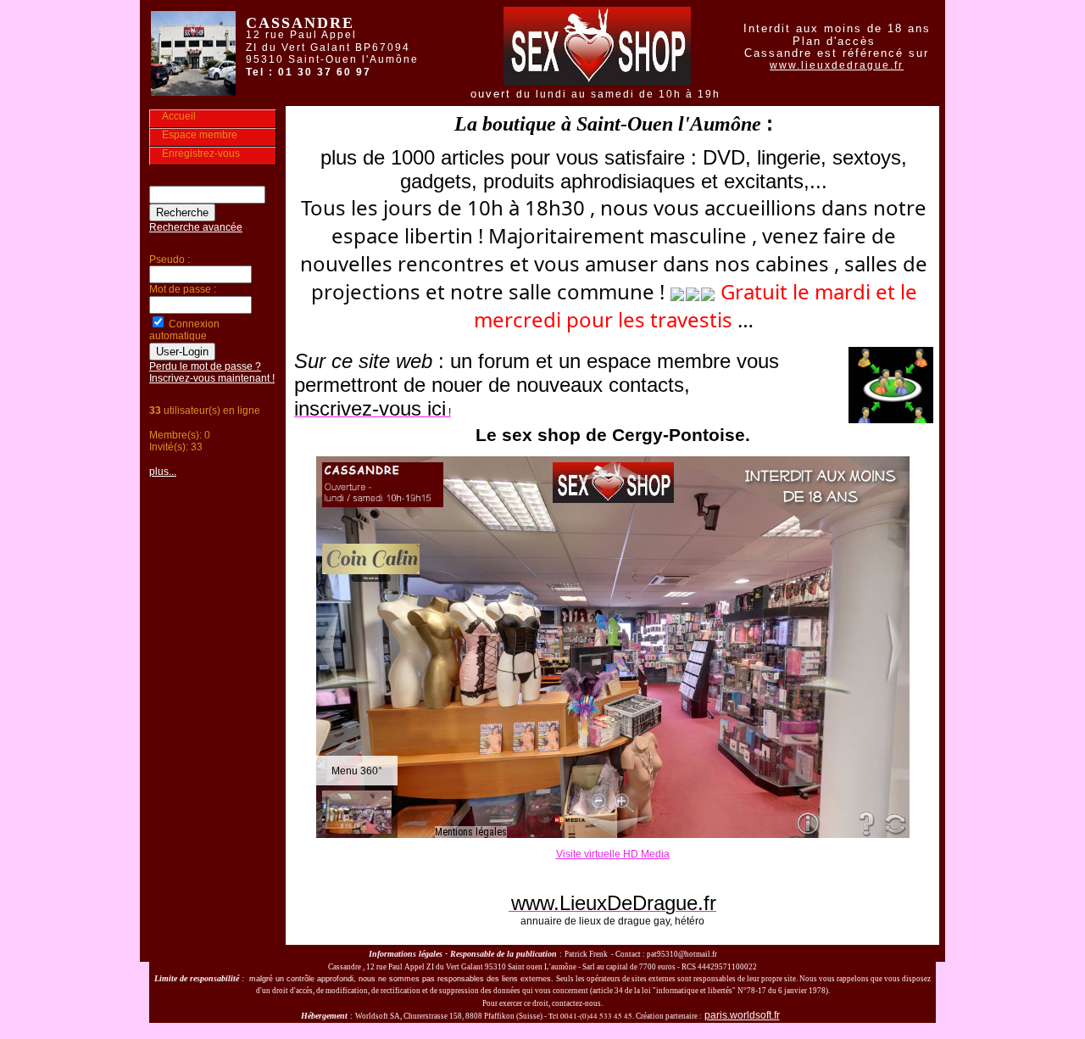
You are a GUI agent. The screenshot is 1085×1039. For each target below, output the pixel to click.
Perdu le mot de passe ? (205, 366)
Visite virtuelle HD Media (613, 854)
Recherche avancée (195, 227)
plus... (162, 472)
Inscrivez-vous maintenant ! (212, 378)
